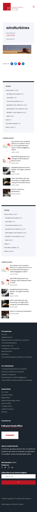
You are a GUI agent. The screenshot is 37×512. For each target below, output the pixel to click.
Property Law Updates (13, 236)
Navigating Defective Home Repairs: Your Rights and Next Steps (19, 291)
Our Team (4, 392)
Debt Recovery (6, 351)
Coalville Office (6, 406)
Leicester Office (7, 395)
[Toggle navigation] (29, 6)
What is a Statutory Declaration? (21, 311)
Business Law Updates (13, 229)
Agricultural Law (6, 337)
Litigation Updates (11, 225)
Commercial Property (9, 343)
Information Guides (12, 218)
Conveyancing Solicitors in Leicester (14, 369)
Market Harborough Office (10, 400)
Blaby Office (5, 398)
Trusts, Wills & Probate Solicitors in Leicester (16, 380)
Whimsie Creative (17, 504)
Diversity (4, 412)
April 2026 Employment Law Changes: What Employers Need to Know (20, 281)
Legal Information (7, 409)
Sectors (4, 334)
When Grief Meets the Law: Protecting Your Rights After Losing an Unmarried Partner (19, 302)
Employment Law (7, 346)
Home (6, 244)
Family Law (8, 251)
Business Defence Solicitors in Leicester (15, 340)
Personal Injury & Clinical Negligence (13, 377)
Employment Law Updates (13, 233)
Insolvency (5, 354)
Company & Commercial (10, 348)
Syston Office (6, 403)
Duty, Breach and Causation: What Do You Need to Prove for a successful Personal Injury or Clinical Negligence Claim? (20, 146)
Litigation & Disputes (8, 374)
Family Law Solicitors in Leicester (12, 372)
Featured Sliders (10, 247)
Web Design (5, 504)
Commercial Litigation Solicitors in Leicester (16, 357)
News (7, 240)
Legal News (8, 214)
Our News (8, 222)
